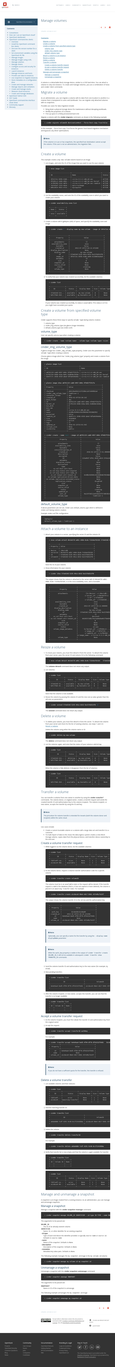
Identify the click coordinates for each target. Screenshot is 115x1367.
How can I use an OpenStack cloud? (22, 35)
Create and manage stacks (21, 89)
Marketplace (87, 5)
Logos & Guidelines (65, 1346)
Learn (102, 5)
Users (67, 5)
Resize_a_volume (51, 726)
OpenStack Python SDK (17, 96)
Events (95, 5)
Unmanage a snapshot (53, 77)
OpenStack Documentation (24, 22)
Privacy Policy (63, 1350)
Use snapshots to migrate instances (24, 78)
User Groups (27, 1346)
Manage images (17, 57)
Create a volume (49, 44)
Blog (6, 1353)
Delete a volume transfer (54, 69)
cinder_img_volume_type (53, 51)
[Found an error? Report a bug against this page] (109, 27)
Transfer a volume (49, 62)
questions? (96, 1326)
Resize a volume (49, 58)
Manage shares (17, 64)
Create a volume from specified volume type (59, 46)
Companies (26, 1353)
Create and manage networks (22, 84)
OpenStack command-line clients (21, 39)
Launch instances (17, 71)
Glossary (12, 107)
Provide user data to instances (22, 75)
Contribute (26, 1355)
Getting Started (46, 1348)
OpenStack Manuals (47, 1346)
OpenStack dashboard (17, 37)
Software (59, 5)
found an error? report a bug (99, 1321)
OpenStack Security (11, 1348)
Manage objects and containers (22, 87)
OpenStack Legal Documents (71, 1323)
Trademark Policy (64, 1348)
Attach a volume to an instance (54, 56)
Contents (45, 38)
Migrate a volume (49, 41)
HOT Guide (13, 98)
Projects (7, 1346)
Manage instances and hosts (21, 73)
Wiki (42, 1353)
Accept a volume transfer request (57, 67)
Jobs (24, 1350)
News (6, 1355)
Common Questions (11, 1350)
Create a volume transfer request (57, 65)
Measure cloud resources (20, 91)
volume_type (49, 48)
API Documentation (47, 1350)
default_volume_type (52, 53)
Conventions (13, 33)
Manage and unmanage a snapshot (56, 72)
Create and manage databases (22, 93)
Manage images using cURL (21, 60)
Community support (16, 105)
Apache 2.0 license (83, 1355)
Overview (14, 42)
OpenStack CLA (64, 1353)
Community (76, 5)
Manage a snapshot (52, 75)
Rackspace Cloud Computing (86, 1357)
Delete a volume (49, 60)
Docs (108, 5)
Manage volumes (17, 62)
